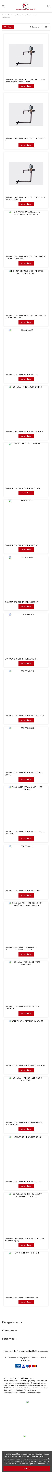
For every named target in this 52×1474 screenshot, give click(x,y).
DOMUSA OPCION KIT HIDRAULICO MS (22, 374)
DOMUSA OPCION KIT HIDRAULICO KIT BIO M (24, 715)
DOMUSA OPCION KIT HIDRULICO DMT (22, 659)
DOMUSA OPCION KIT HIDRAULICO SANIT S (24, 431)
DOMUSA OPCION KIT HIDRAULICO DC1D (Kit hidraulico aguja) (24, 1239)
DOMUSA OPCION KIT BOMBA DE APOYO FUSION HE (22, 1007)
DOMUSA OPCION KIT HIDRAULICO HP (21, 602)
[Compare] (24, 76)
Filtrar (9, 27)
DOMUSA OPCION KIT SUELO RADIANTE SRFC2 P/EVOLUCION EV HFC (25, 316)
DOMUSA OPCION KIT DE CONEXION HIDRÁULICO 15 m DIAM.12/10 (20, 948)
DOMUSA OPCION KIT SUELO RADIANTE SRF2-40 (25, 139)
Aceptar (27, 1468)
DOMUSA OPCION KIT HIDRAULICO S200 (22, 488)
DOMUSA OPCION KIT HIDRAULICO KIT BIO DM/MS (23, 773)
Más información (41, 1464)
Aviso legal (8, 1351)
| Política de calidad (40, 1351)
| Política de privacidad (22, 1351)
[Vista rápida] (27, 76)
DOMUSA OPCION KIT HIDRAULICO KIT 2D (23, 1181)
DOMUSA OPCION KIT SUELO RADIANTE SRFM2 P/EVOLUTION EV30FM (25, 257)
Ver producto (26, 86)
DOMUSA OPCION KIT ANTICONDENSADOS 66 (25, 1065)
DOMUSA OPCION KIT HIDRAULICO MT (21, 545)
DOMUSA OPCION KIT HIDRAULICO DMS (22, 890)
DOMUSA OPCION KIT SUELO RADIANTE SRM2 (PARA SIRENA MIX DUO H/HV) (25, 80)
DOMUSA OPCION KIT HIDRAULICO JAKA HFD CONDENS (24, 832)
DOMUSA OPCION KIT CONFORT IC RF (21, 1297)
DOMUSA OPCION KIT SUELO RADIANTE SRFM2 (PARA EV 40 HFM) (25, 198)
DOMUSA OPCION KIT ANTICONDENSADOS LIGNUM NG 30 (23, 1123)
